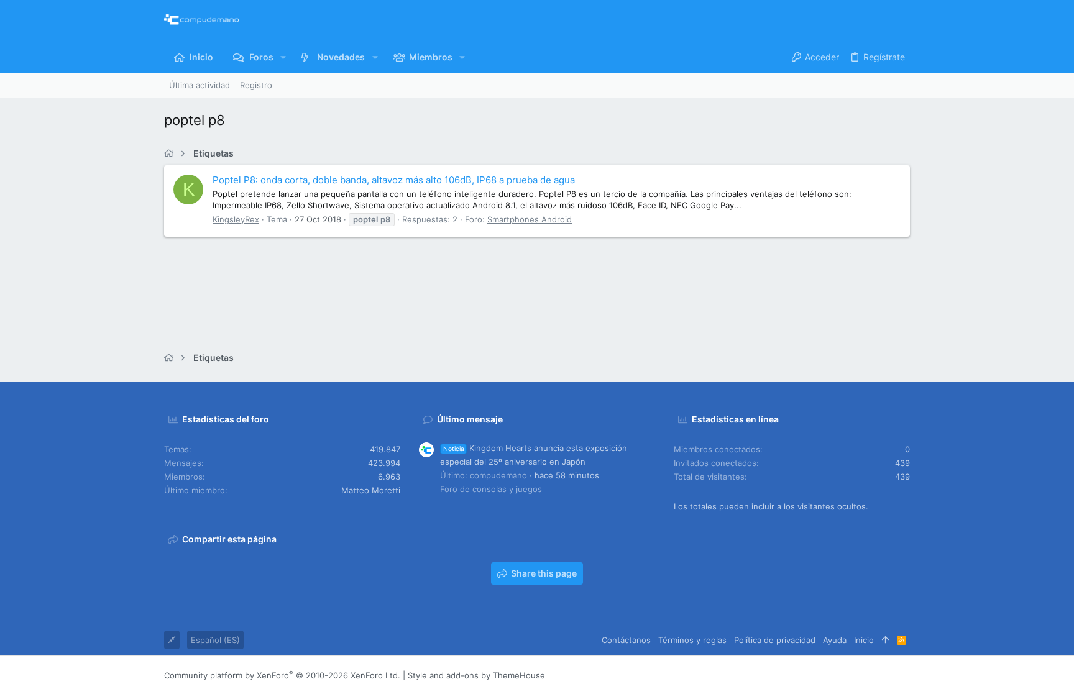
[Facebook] (829, 675)
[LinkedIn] (867, 675)
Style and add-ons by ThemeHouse (476, 675)
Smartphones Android (529, 219)
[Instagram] (848, 675)
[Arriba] (885, 640)
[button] (283, 57)
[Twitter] (885, 675)
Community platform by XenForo (282, 675)
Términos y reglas (692, 640)
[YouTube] (904, 675)
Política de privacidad (774, 640)
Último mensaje (470, 419)
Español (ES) (215, 640)
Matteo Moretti (370, 490)
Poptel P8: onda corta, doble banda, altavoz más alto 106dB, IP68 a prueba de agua (394, 180)
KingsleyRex (236, 219)
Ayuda (835, 640)
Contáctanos (626, 640)
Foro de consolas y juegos (491, 489)
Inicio (864, 640)
